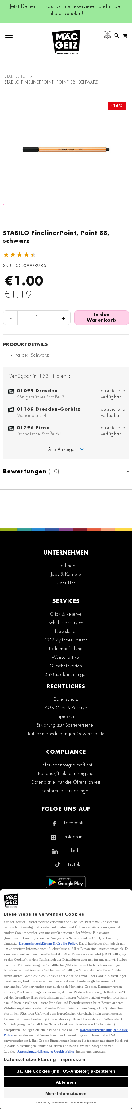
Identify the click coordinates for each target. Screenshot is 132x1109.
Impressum (66, 716)
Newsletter (66, 631)
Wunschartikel (66, 657)
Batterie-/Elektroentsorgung (66, 773)
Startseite (15, 76)
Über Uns (66, 583)
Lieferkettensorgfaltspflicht (66, 765)
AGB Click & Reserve (66, 708)
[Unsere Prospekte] (107, 35)
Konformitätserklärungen (66, 791)
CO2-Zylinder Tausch (66, 640)
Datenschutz (66, 699)
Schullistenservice (66, 622)
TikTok (74, 864)
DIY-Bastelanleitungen (66, 674)
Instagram (74, 837)
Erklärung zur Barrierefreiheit (66, 725)
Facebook (73, 823)
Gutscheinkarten (66, 666)
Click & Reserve (66, 614)
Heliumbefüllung (66, 648)
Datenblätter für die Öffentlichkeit (66, 782)
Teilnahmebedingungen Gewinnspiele (66, 734)
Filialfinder (66, 565)
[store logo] (66, 42)
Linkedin (73, 850)
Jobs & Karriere (66, 574)
